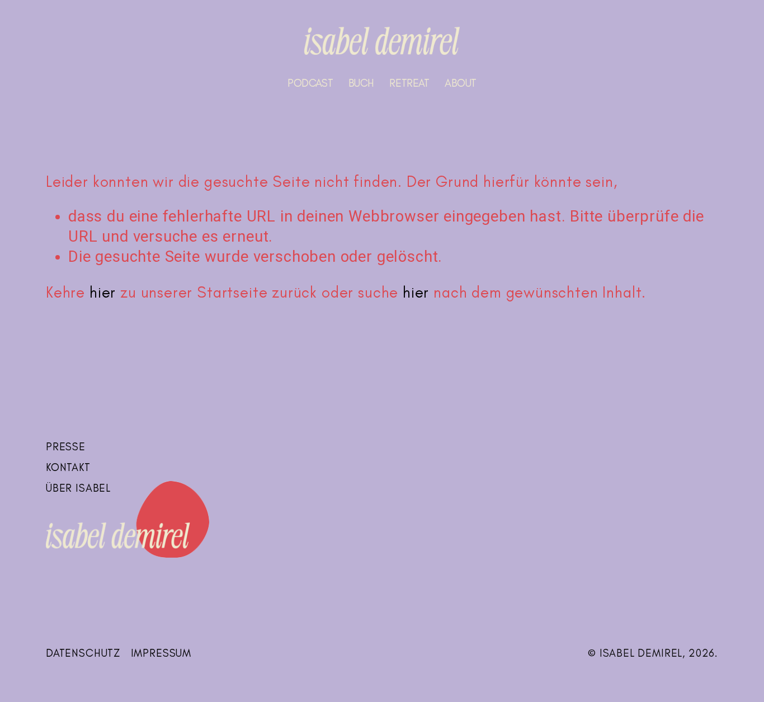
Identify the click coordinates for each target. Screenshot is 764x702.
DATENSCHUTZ (83, 653)
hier (102, 292)
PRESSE (66, 446)
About (461, 83)
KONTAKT (68, 467)
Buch (361, 83)
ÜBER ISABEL (78, 488)
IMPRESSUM (161, 653)
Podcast (310, 83)
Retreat (409, 83)
